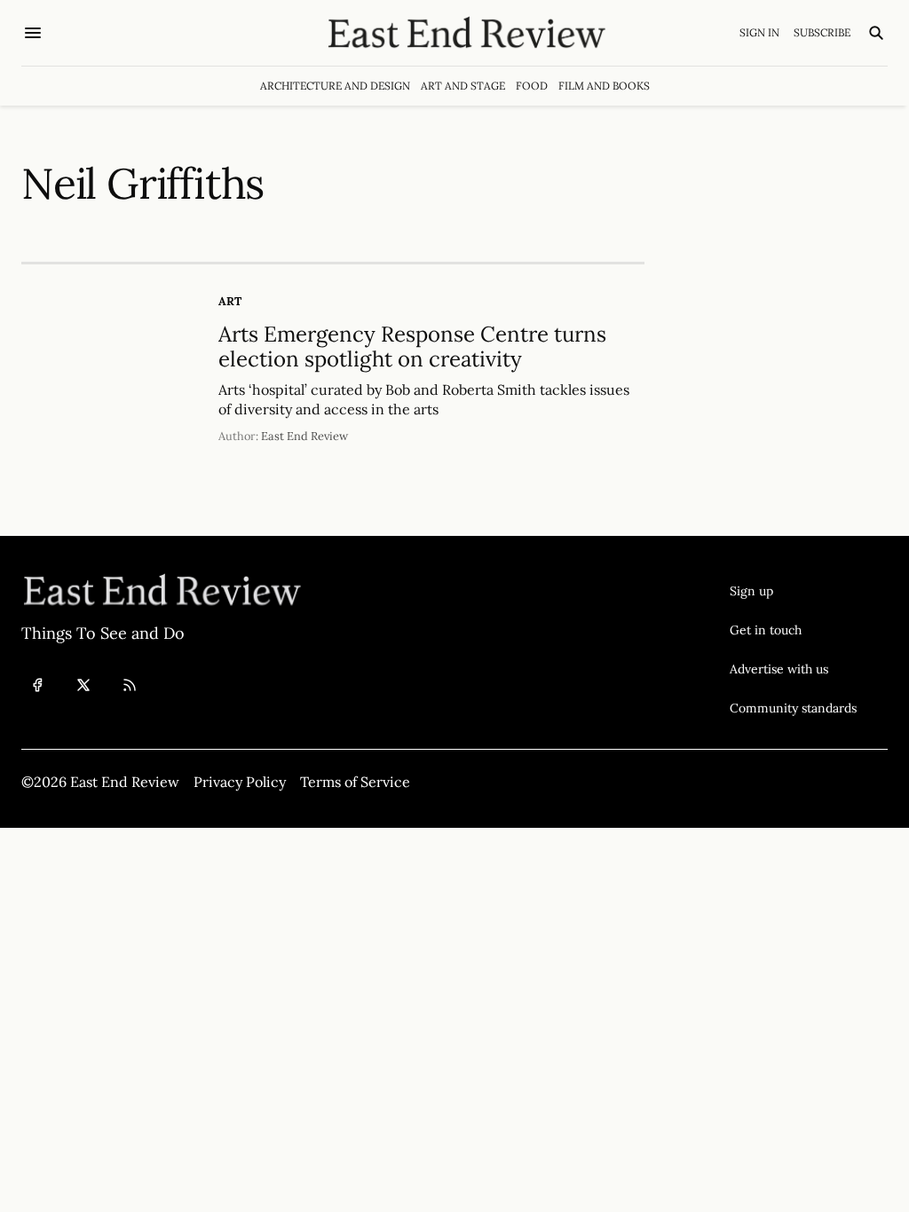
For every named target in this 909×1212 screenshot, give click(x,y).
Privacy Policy (240, 782)
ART (229, 301)
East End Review (304, 436)
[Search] (876, 32)
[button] (793, 590)
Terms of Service (355, 782)
